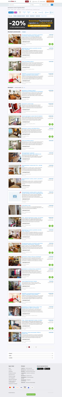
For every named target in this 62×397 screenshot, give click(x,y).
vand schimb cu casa (26, 205)
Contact (10, 369)
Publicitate (10, 371)
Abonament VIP (12, 374)
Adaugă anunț (50, 1)
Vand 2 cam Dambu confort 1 (28, 61)
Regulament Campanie (13, 383)
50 (24, 87)
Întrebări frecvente (12, 373)
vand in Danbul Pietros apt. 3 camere (29, 281)
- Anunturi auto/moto (27, 369)
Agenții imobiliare (42, 1)
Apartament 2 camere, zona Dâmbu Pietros (31, 128)
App (27, 1)
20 (22, 87)
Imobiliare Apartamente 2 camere (19, 15)
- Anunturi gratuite (26, 368)
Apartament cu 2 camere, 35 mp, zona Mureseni (31, 268)
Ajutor (10, 368)
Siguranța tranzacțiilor (13, 379)
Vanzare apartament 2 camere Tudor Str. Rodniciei (32, 116)
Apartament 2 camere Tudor (27, 103)
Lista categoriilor (12, 377)
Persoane (24, 12)
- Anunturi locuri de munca (28, 371)
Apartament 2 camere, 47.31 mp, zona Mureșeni (31, 256)
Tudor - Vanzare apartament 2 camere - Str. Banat (32, 320)
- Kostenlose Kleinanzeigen (28, 382)
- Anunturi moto (26, 375)
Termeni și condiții (12, 376)
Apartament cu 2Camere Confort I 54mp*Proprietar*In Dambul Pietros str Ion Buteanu (32, 91)
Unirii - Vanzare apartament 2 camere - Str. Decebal (32, 217)
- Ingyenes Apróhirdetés (26, 380)
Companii (28, 12)
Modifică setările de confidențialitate (12, 382)
